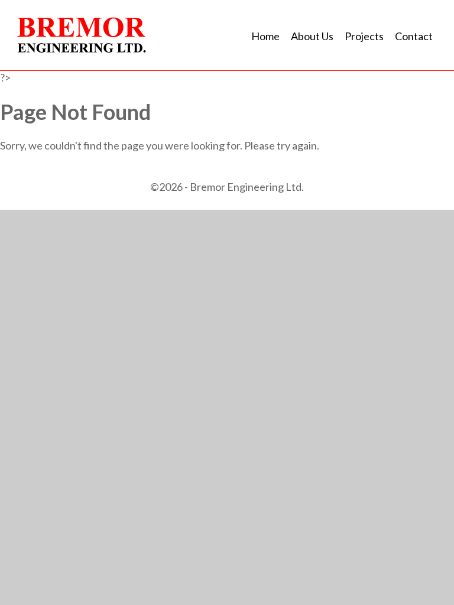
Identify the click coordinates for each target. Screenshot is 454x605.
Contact (414, 36)
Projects (364, 36)
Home (265, 36)
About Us (312, 36)
